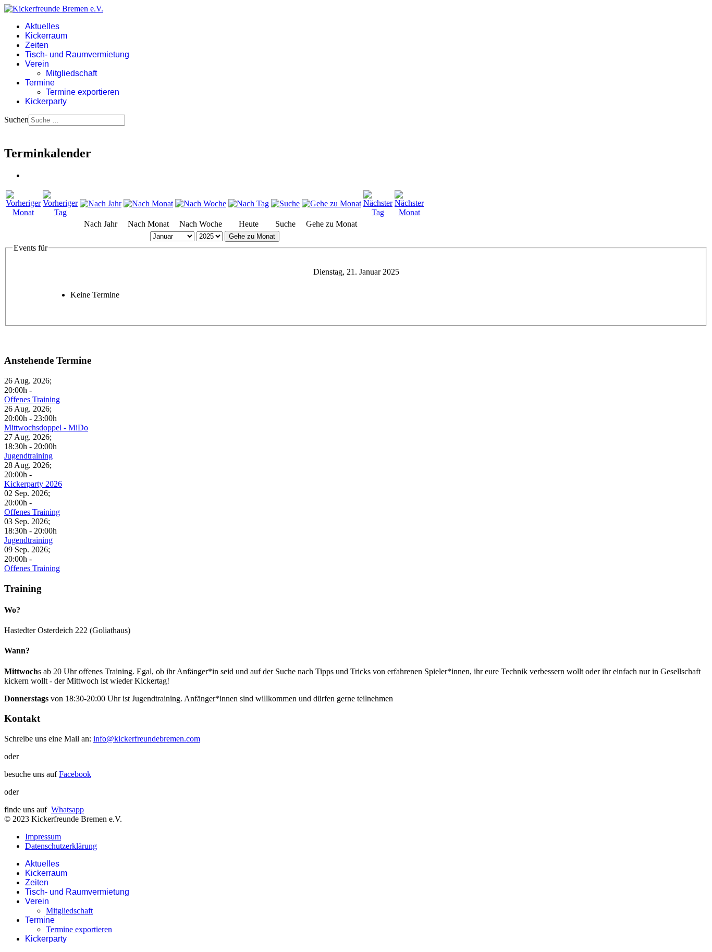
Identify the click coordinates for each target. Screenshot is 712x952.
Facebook (75, 774)
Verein (37, 63)
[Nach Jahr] (100, 203)
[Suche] (285, 203)
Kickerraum (46, 35)
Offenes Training (32, 399)
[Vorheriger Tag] (60, 212)
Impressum (43, 836)
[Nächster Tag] (377, 212)
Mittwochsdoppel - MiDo (46, 427)
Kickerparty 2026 (33, 483)
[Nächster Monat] (409, 212)
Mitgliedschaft (71, 73)
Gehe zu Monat (252, 236)
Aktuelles (42, 26)
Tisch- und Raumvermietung (77, 54)
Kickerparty (46, 101)
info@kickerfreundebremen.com (146, 738)
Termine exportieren (82, 92)
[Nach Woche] (200, 203)
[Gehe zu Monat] (331, 203)
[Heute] (248, 203)
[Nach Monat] (148, 203)
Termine (40, 82)
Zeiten (36, 45)
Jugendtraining (28, 455)
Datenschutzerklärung (61, 846)
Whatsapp (67, 809)
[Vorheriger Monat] (23, 212)
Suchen (16, 119)
